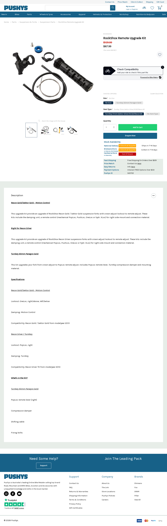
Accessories (66, 14)
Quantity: (107, 121)
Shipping (149, 2)
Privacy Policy (75, 504)
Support (43, 465)
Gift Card (160, 2)
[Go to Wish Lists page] (152, 8)
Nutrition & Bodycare (145, 14)
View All (137, 500)
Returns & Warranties (78, 491)
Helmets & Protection (102, 14)
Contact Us (109, 2)
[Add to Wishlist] (160, 54)
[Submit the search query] (112, 8)
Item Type (123, 109)
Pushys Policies (108, 496)
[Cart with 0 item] (159, 8)
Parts (29, 14)
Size (108, 98)
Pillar (136, 496)
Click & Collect (137, 2)
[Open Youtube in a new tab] (19, 494)
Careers (105, 500)
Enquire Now (130, 135)
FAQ (70, 487)
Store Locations (108, 491)
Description (17, 195)
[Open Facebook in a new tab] (13, 494)
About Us (105, 483)
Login (128, 9)
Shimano (138, 483)
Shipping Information (78, 496)
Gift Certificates (75, 508)
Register (135, 9)
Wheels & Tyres (46, 14)
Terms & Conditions (77, 500)
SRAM (136, 491)
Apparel (82, 14)
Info (131, 167)
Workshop (124, 14)
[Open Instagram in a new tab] (6, 494)
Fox (135, 487)
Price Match (122, 2)
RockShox (107, 34)
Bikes (17, 14)
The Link (105, 487)
